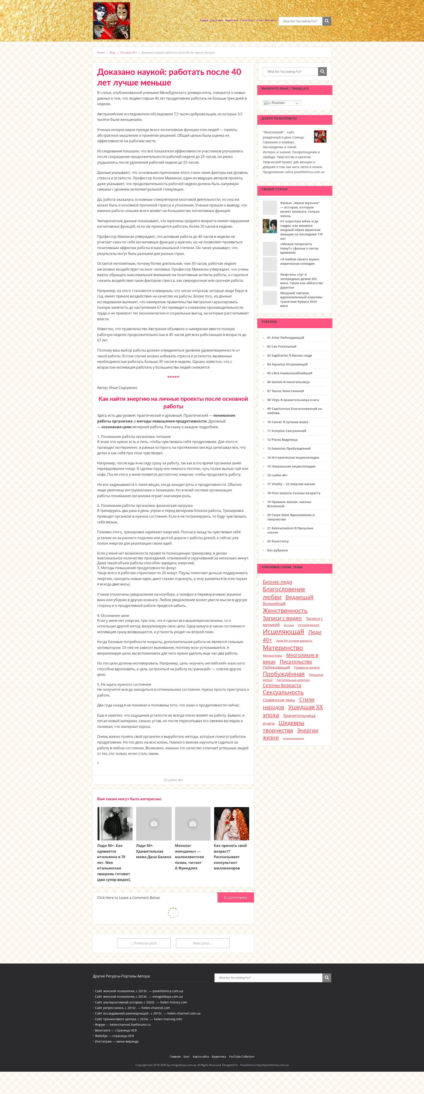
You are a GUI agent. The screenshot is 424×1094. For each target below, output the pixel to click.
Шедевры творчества (283, 726)
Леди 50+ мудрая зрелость (294, 641)
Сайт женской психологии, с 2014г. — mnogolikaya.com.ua (139, 996)
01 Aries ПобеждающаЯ (285, 337)
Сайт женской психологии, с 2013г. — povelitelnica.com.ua (139, 991)
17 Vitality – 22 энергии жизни (291, 484)
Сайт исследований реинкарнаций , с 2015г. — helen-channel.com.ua (148, 1013)
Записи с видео (282, 618)
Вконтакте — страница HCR (116, 1030)
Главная (204, 20)
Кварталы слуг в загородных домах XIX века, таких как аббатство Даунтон (301, 281)
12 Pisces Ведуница (282, 439)
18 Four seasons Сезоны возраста (293, 493)
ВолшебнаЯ (274, 603)
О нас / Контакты (266, 20)
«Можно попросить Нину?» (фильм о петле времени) (299, 248)
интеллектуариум (293, 738)
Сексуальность (283, 692)
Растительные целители (293, 680)
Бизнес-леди (277, 582)
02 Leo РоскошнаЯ (281, 346)
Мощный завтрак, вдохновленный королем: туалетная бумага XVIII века (301, 299)
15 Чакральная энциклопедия (291, 466)
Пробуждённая (284, 674)
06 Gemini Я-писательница (288, 382)
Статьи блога (247, 20)
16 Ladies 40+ (173, 780)
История (289, 625)
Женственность (285, 610)
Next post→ (203, 943)
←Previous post (144, 943)
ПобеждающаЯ (276, 667)
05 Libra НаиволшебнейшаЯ (289, 373)
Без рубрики (277, 550)
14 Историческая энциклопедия (293, 457)
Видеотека (231, 20)
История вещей (308, 625)
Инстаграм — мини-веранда (116, 1041)
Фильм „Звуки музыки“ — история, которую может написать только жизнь (300, 209)
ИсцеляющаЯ (283, 631)
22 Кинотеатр (278, 541)
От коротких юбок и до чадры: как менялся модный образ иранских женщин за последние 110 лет (301, 229)
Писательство (296, 661)
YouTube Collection (241, 1056)
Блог (187, 1056)
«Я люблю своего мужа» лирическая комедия (300, 261)
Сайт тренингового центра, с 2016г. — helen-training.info (138, 1019)
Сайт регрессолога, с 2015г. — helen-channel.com (132, 1008)
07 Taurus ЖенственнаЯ (285, 391)
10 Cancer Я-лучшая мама (287, 422)
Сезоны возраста (282, 685)
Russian (278, 103)
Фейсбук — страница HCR (114, 1036)
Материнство (283, 647)
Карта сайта (216, 20)
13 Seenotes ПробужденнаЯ (288, 448)
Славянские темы (279, 699)
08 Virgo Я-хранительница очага (293, 400)
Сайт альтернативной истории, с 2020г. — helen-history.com (141, 1002)
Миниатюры (272, 655)
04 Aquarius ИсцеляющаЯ (287, 364)
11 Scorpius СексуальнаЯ (286, 431)
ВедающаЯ (299, 597)
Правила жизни (307, 667)
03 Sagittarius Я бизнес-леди (289, 355)
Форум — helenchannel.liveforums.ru (123, 1024)
